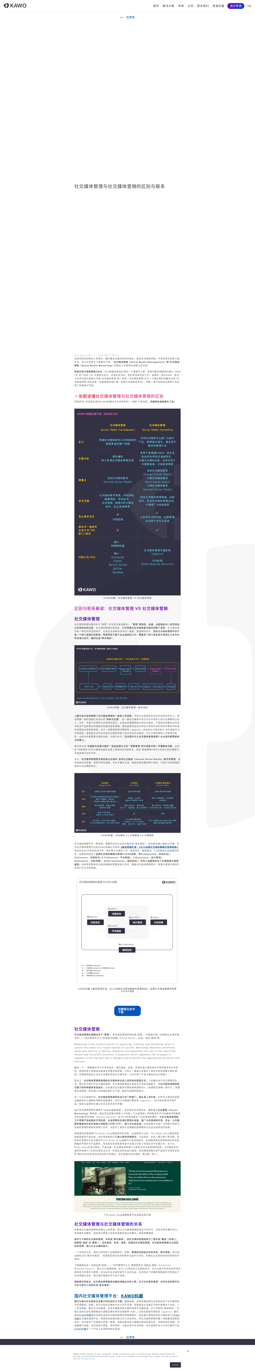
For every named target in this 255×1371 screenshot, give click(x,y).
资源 (181, 6)
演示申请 (236, 6)
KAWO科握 (132, 1295)
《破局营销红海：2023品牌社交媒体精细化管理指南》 (149, 847)
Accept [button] (175, 1365)
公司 (191, 6)
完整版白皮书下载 (126, 1011)
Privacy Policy (88, 1358)
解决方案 (168, 6)
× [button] (188, 1350)
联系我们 (203, 6)
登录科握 (218, 6)
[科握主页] (15, 6)
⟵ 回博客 (127, 17)
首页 (156, 6)
